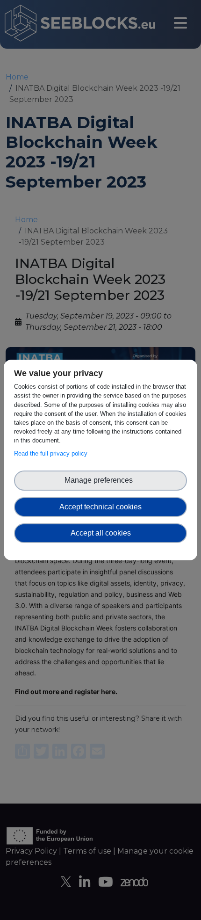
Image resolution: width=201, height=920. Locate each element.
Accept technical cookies (100, 507)
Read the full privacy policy (52, 453)
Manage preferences (100, 480)
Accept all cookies (101, 533)
